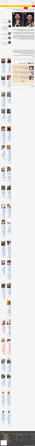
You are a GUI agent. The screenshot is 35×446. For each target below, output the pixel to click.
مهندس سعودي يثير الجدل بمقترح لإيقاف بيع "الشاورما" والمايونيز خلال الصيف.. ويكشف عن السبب (9, 309)
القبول (30, 61)
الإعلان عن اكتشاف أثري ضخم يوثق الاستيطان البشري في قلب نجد (3, 193)
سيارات (9, 8)
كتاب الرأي (7, 8)
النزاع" (25, 61)
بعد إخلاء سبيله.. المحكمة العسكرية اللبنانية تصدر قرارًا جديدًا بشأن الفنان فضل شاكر (3, 153)
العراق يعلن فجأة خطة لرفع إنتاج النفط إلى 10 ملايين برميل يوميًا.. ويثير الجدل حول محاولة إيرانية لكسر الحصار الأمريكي (3, 251)
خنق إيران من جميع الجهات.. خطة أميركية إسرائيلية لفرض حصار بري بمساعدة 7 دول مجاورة (3, 68)
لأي (17, 58)
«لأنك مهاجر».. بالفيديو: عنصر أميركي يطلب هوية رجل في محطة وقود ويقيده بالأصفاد (9, 68)
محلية (17, 437)
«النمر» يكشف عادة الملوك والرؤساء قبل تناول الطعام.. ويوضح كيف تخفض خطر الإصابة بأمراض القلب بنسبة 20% (3, 230)
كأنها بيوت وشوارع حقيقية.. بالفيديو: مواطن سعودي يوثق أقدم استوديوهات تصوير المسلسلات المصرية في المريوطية (9, 155)
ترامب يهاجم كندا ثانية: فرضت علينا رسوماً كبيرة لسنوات (4, 44)
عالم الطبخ (14, 8)
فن (22, 437)
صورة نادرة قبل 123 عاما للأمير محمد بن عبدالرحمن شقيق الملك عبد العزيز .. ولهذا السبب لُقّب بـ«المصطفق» (9, 177)
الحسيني (30, 58)
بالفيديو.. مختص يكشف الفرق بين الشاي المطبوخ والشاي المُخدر (9, 292)
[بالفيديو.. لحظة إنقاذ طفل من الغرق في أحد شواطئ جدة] (3, 111)
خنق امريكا (7, 41)
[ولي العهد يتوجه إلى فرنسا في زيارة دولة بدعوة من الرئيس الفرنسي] (3, 322)
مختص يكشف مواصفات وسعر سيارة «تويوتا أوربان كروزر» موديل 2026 (9, 367)
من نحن (34, 1)
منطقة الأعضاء (31, 1)
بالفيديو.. (33, 58)
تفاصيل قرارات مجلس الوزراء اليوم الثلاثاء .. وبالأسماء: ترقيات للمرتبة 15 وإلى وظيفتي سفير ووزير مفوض (3, 348)
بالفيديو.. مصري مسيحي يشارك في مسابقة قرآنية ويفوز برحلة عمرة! (9, 84)
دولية (28, 8)
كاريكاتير (17, 438)
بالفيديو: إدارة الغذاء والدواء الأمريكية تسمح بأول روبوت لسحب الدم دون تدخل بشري (3, 213)
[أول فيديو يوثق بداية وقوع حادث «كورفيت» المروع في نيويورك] (3, 361)
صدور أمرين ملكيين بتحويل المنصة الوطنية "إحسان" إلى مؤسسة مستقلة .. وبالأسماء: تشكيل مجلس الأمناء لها (9, 348)
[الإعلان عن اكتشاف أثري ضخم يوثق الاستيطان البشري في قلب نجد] (3, 188)
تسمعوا (19, 58)
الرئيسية (33, 8)
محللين (15, 58)
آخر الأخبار (31, 8)
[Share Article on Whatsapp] (31, 63)
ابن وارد (7, 32)
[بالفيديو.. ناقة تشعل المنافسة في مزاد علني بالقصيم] (9, 94)
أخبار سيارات (9, 358)
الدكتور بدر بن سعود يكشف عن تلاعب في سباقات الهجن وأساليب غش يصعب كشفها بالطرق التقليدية (3, 399)
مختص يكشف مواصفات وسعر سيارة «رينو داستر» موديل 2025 (3, 381)
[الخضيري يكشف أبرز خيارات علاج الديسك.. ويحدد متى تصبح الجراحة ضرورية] (9, 206)
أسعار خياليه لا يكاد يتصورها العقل (4, 38)
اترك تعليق (23, 84)
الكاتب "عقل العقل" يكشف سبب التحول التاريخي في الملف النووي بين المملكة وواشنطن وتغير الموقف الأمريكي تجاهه (9, 418)
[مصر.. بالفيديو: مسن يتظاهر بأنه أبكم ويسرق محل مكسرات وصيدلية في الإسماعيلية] (9, 111)
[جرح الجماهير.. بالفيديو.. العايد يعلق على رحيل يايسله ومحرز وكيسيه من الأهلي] (31, 68)
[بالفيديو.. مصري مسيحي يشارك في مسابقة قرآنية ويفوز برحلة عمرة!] (9, 77)
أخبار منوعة (9, 91)
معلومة (7, 20)
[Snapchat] (33, 63)
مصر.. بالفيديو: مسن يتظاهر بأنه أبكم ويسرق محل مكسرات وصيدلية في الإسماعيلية (9, 117)
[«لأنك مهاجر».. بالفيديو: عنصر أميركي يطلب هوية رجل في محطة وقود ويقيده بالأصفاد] (9, 61)
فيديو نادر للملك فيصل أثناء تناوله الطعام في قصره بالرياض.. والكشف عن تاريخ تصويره (9, 194)
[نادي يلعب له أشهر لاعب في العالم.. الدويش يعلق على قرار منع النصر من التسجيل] (31, 73)
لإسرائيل (33, 61)
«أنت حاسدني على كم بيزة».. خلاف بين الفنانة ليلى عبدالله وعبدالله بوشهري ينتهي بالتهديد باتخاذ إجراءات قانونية (3, 137)
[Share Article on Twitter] (29, 63)
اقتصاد (16, 8)
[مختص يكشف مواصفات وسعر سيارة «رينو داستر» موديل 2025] (3, 376)
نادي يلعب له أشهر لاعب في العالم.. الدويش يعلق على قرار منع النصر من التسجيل (21, 72)
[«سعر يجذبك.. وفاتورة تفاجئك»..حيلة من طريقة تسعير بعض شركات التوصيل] (3, 262)
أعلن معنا (25, 1)
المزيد (23, 81)
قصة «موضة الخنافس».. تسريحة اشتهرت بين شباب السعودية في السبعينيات (3, 175)
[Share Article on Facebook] (28, 63)
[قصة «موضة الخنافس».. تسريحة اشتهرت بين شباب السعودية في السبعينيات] (3, 169)
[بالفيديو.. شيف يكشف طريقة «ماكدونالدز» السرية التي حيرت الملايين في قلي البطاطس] (3, 286)
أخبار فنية (9, 125)
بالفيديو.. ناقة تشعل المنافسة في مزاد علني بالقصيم (9, 99)
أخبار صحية (9, 203)
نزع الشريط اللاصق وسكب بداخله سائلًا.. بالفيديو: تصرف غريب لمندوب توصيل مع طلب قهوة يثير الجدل (3, 101)
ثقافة (19, 8)
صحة (18, 8)
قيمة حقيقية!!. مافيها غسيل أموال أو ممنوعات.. (4, 34)
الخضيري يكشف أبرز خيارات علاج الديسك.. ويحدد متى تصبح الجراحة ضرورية (9, 212)
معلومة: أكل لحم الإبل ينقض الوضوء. (5, 22)
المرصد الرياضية (26, 8)
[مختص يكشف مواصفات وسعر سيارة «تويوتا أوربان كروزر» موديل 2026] (9, 361)
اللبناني (24, 58)
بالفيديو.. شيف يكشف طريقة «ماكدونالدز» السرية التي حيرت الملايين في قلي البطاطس (3, 293)
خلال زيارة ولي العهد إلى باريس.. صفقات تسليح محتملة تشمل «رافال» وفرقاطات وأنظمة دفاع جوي (9, 330)
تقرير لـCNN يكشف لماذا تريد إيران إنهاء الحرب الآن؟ (3, 83)
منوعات (23, 8)
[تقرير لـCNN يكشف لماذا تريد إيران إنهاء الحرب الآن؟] (3, 77)
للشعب (27, 58)
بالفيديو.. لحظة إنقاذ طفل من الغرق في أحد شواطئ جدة (3, 116)
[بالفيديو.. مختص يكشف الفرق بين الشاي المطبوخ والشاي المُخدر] (9, 286)
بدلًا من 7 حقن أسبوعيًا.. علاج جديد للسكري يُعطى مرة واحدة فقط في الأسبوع (9, 228)
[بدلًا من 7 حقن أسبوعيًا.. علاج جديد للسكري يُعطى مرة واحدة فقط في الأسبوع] (9, 222)
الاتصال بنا (28, 1)
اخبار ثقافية (9, 166)
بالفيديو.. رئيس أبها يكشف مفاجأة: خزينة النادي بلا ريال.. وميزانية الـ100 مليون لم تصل (21, 77)
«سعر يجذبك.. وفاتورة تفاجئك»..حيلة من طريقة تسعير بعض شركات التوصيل (3, 269)
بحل (27, 61)
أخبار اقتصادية (9, 240)
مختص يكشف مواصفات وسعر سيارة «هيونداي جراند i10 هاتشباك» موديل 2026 (9, 382)
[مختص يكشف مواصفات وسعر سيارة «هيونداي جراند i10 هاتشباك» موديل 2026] (9, 376)
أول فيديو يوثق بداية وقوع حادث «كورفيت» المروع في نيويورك (3, 367)
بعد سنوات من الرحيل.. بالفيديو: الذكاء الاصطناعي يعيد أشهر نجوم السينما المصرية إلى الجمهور (9, 136)
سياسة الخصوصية (22, 1)
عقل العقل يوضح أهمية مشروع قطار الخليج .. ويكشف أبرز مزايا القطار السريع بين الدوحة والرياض (3, 417)
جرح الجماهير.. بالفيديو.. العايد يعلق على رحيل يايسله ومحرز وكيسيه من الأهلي (21, 67)
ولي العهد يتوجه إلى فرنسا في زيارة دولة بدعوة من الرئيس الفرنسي (3, 328)
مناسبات (11, 8)
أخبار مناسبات (9, 319)
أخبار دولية (9, 57)
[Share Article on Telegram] (32, 63)
